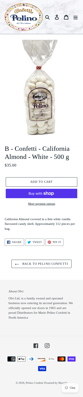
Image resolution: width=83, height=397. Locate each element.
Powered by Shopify (55, 382)
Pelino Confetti (34, 382)
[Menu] (75, 17)
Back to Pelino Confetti (44, 263)
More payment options (41, 203)
